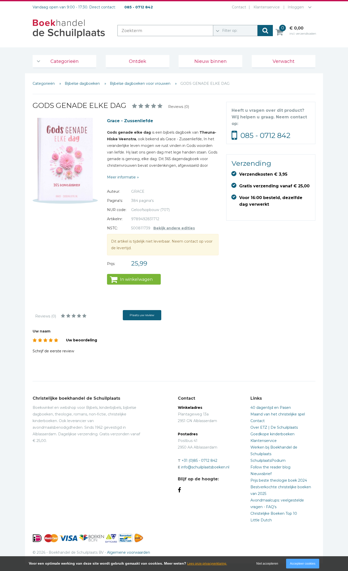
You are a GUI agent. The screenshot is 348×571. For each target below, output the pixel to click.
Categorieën (64, 61)
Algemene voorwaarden (128, 552)
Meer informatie (121, 177)
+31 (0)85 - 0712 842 (199, 460)
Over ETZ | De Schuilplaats (274, 427)
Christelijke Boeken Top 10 (273, 513)
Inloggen (296, 7)
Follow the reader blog (270, 467)
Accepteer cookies (302, 563)
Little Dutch (261, 520)
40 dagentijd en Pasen (270, 407)
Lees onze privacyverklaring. (207, 563)
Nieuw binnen (210, 61)
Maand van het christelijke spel (277, 414)
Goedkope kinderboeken (272, 434)
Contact (239, 7)
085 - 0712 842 (265, 135)
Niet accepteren (267, 563)
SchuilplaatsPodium (268, 460)
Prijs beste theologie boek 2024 (278, 480)
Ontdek (137, 61)
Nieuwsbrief (261, 473)
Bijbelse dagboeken (83, 83)
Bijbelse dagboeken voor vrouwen (140, 83)
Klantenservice (266, 7)
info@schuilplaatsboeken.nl (205, 467)
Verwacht (284, 61)
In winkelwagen (136, 279)
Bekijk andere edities (174, 228)
